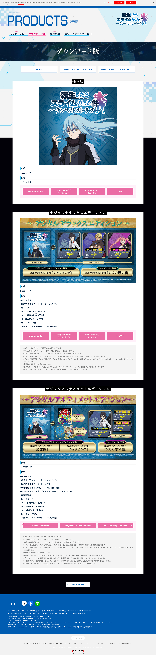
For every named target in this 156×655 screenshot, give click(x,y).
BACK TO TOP (78, 584)
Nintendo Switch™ (36, 191)
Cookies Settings (108, 2)
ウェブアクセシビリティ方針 (126, 643)
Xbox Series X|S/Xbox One (92, 191)
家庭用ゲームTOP (53, 643)
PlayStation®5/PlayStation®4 (64, 191)
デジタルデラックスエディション (78, 69)
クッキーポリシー (91, 643)
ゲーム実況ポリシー (103, 643)
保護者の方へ (113, 643)
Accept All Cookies (131, 2)
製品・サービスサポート (66, 643)
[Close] (153, 2)
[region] (78, 3)
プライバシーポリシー (79, 643)
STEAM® (120, 191)
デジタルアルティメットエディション (117, 69)
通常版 (39, 69)
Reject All (119, 2)
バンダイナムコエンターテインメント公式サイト (35, 643)
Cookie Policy (21, 4)
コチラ (73, 613)
